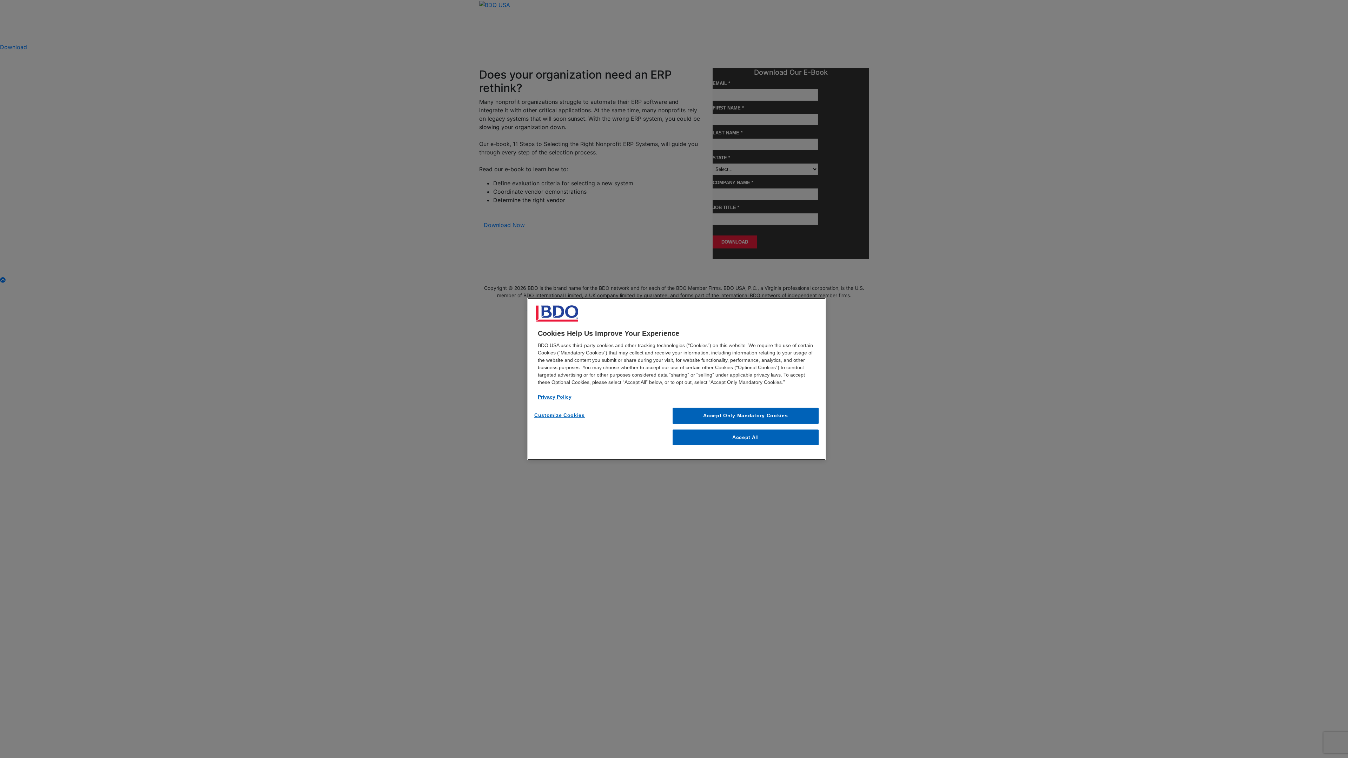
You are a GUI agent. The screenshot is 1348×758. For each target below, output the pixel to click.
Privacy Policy (554, 397)
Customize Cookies (559, 415)
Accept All (745, 437)
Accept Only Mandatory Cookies (745, 415)
